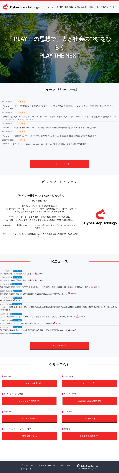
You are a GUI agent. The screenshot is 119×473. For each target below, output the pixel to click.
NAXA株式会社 (89, 418)
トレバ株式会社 (89, 383)
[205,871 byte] (70, 294)
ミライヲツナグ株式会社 (29, 401)
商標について (65, 465)
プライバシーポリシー (29, 465)
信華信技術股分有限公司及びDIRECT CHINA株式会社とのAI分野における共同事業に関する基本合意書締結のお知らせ (45, 287)
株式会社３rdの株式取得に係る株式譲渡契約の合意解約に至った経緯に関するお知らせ (33, 294)
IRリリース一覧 (59, 345)
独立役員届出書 (6, 300)
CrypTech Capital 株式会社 (89, 401)
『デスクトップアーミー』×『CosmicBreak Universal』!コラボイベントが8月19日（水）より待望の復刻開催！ (45, 144)
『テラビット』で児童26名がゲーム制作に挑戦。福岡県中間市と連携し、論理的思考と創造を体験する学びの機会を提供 (49, 136)
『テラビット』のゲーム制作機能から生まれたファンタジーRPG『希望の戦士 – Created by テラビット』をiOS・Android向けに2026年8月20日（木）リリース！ (57, 107)
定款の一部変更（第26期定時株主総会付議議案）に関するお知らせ (26, 323)
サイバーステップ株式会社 (29, 383)
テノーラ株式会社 (29, 418)
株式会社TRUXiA (29, 436)
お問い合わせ (26, 469)
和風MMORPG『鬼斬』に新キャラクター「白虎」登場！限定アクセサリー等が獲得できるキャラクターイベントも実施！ (49, 127)
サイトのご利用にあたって (49, 465)
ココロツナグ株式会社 (89, 436)
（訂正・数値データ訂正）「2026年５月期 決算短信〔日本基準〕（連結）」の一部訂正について (37, 316)
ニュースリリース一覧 (59, 164)
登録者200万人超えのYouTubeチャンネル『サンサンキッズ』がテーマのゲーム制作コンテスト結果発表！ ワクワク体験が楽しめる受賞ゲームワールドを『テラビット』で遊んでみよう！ (59, 118)
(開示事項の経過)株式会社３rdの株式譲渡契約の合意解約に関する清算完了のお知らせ (33, 330)
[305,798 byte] (93, 287)
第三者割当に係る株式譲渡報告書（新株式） (17, 273)
